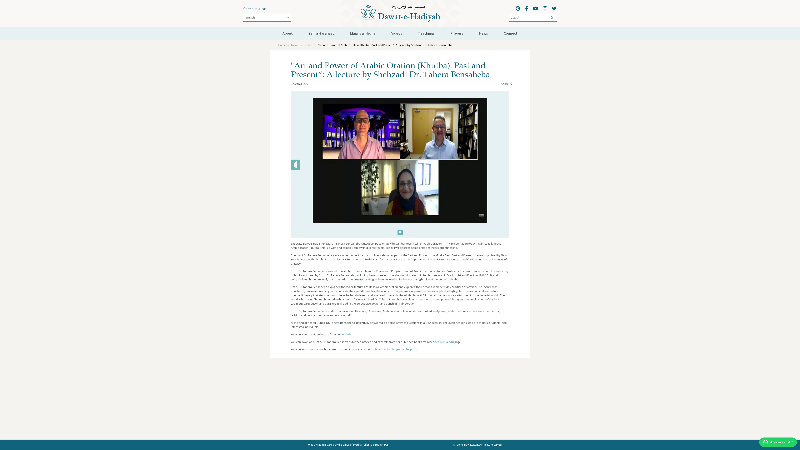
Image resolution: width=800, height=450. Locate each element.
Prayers (457, 33)
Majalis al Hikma (362, 33)
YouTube (346, 334)
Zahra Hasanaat (321, 33)
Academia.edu (444, 342)
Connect (511, 33)
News (483, 33)
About (287, 33)
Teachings (426, 33)
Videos (396, 33)
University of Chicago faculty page (394, 349)
